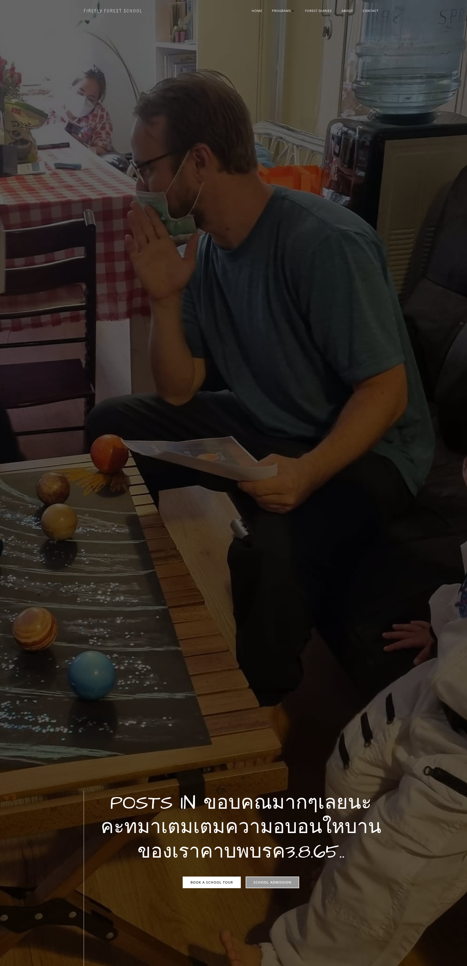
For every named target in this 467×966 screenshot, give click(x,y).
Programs (281, 11)
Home (257, 11)
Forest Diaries (318, 11)
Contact (370, 11)
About (347, 11)
